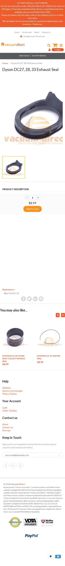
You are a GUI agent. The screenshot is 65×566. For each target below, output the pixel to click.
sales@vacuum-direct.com (34, 36)
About (36, 32)
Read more (8, 289)
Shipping (6, 387)
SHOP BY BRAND (39, 56)
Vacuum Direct (18, 484)
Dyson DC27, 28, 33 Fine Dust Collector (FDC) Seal (13, 358)
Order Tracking (9, 410)
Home (17, 32)
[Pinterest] (13, 466)
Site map (6, 430)
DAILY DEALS (24, 56)
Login (4, 407)
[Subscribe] (59, 455)
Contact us (7, 427)
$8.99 (5, 364)
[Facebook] (6, 466)
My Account (27, 32)
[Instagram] (20, 466)
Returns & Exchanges (12, 391)
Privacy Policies (9, 394)
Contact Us (46, 32)
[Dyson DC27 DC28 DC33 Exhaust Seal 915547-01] (32, 116)
